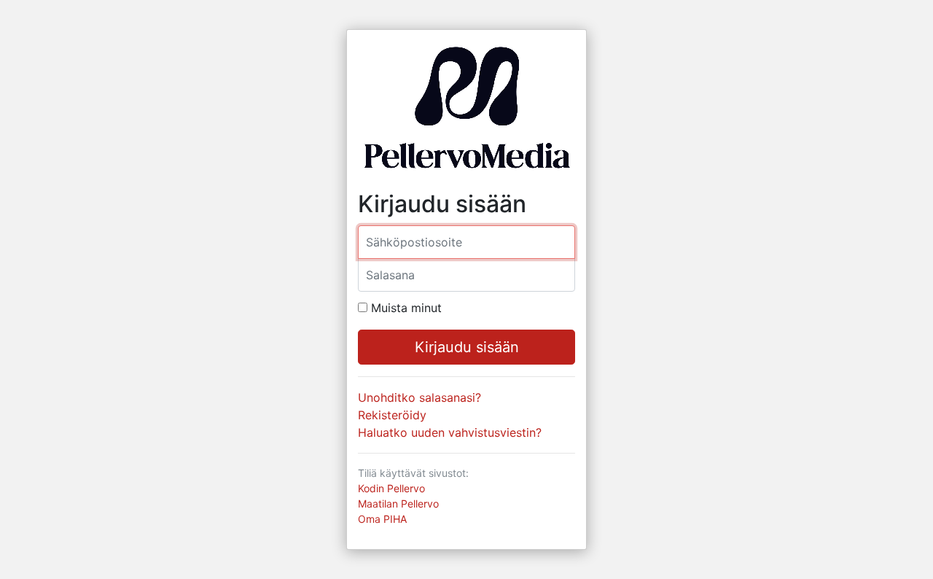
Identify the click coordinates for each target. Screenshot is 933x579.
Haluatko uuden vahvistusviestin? (450, 432)
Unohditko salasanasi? (419, 397)
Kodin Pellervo (391, 488)
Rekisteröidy (392, 415)
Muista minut (406, 307)
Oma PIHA (382, 519)
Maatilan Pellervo (398, 503)
